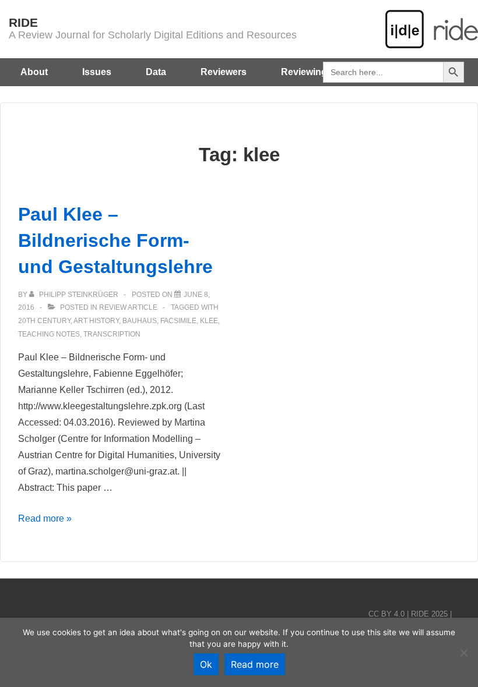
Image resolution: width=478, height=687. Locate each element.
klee (209, 321)
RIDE (23, 22)
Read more (255, 664)
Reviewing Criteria (321, 72)
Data (156, 72)
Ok (206, 664)
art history (96, 321)
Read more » (45, 518)
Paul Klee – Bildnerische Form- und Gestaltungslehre (115, 240)
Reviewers (224, 72)
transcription (111, 334)
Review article (128, 307)
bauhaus (139, 321)
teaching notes (49, 334)
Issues (96, 72)
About (34, 72)
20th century (44, 321)
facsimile (178, 321)
